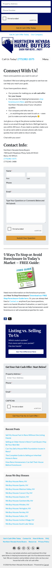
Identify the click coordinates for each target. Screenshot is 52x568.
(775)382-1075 (26, 59)
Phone (9, 182)
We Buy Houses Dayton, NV (17, 497)
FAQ (47, 538)
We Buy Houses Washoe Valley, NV (20, 489)
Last (28, 178)
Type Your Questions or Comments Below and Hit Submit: (25, 201)
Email (9, 191)
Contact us (14, 301)
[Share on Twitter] (9, 318)
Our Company (37, 34)
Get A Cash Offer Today (19, 34)
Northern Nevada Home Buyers (15, 542)
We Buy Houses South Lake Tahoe (20, 524)
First (7, 178)
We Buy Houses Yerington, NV (18, 508)
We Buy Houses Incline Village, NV (20, 520)
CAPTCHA (10, 400)
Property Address (13, 374)
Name (9, 171)
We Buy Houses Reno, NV (16, 481)
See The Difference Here (26, 351)
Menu (45, 59)
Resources (32, 542)
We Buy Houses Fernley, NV (17, 512)
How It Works (38, 538)
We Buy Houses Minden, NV (17, 504)
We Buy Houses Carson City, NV (19, 493)
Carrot (46, 565)
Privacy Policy (43, 542)
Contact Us (27, 538)
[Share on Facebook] (5, 318)
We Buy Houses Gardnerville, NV (19, 500)
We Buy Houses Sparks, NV (17, 485)
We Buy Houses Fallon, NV (17, 516)
